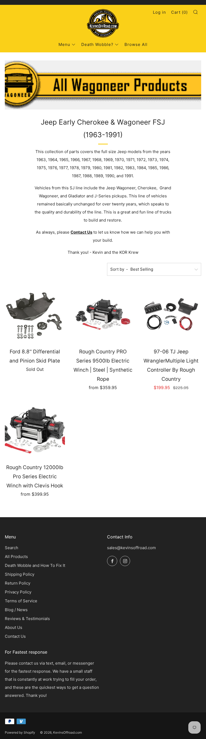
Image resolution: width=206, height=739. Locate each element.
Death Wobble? (97, 44)
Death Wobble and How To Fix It (35, 565)
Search (11, 547)
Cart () (179, 12)
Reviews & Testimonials (27, 618)
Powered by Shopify (20, 732)
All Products (16, 556)
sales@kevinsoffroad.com (131, 547)
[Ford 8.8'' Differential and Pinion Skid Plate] (35, 314)
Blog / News (16, 609)
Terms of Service (21, 600)
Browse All (136, 44)
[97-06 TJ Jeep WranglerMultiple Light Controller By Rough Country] (171, 314)
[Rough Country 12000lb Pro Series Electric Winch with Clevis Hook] (35, 430)
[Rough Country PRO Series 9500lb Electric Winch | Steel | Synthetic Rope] (103, 314)
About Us (13, 627)
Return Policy (17, 583)
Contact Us (81, 232)
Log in (159, 12)
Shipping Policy (19, 574)
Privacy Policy (18, 592)
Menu (64, 44)
